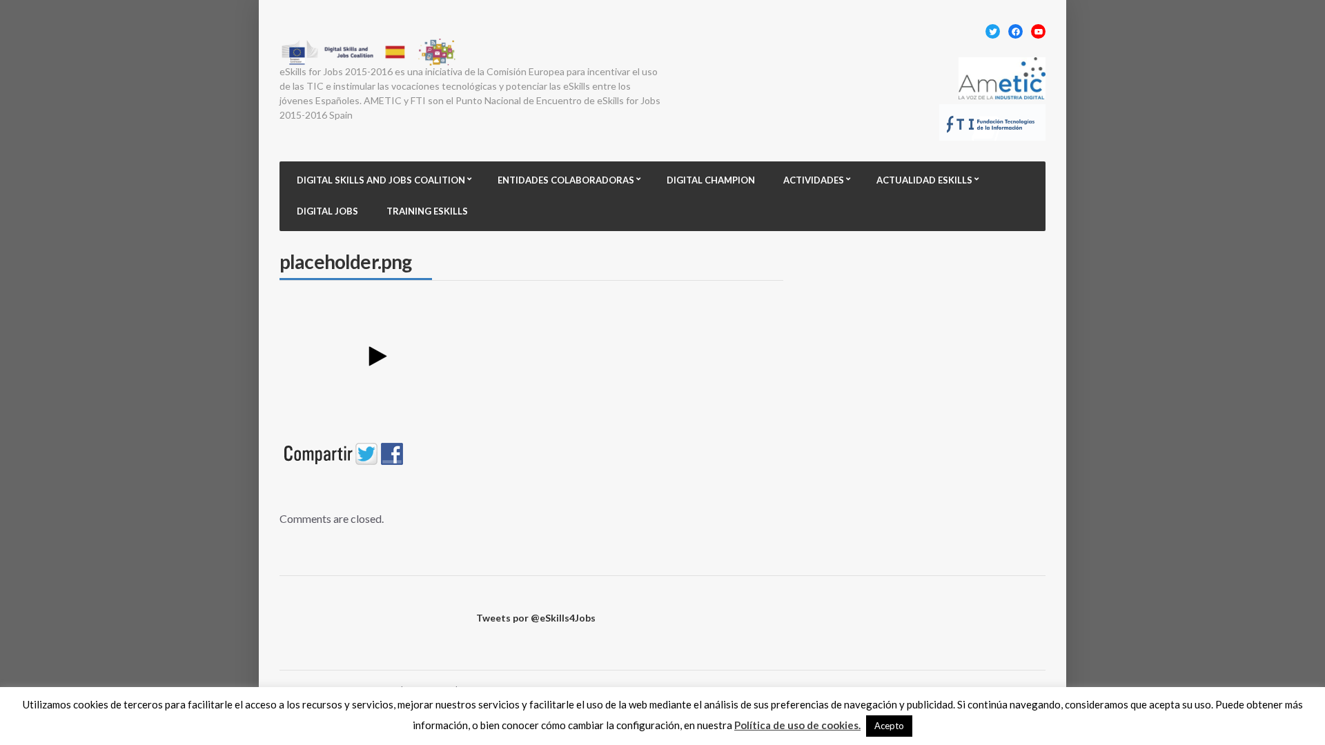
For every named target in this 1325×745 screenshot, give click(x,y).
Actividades (813, 180)
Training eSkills (427, 211)
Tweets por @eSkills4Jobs (536, 618)
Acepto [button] (889, 725)
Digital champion (711, 180)
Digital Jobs (327, 211)
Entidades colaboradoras (566, 180)
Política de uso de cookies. (797, 725)
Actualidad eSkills (924, 180)
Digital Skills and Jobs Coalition (381, 180)
